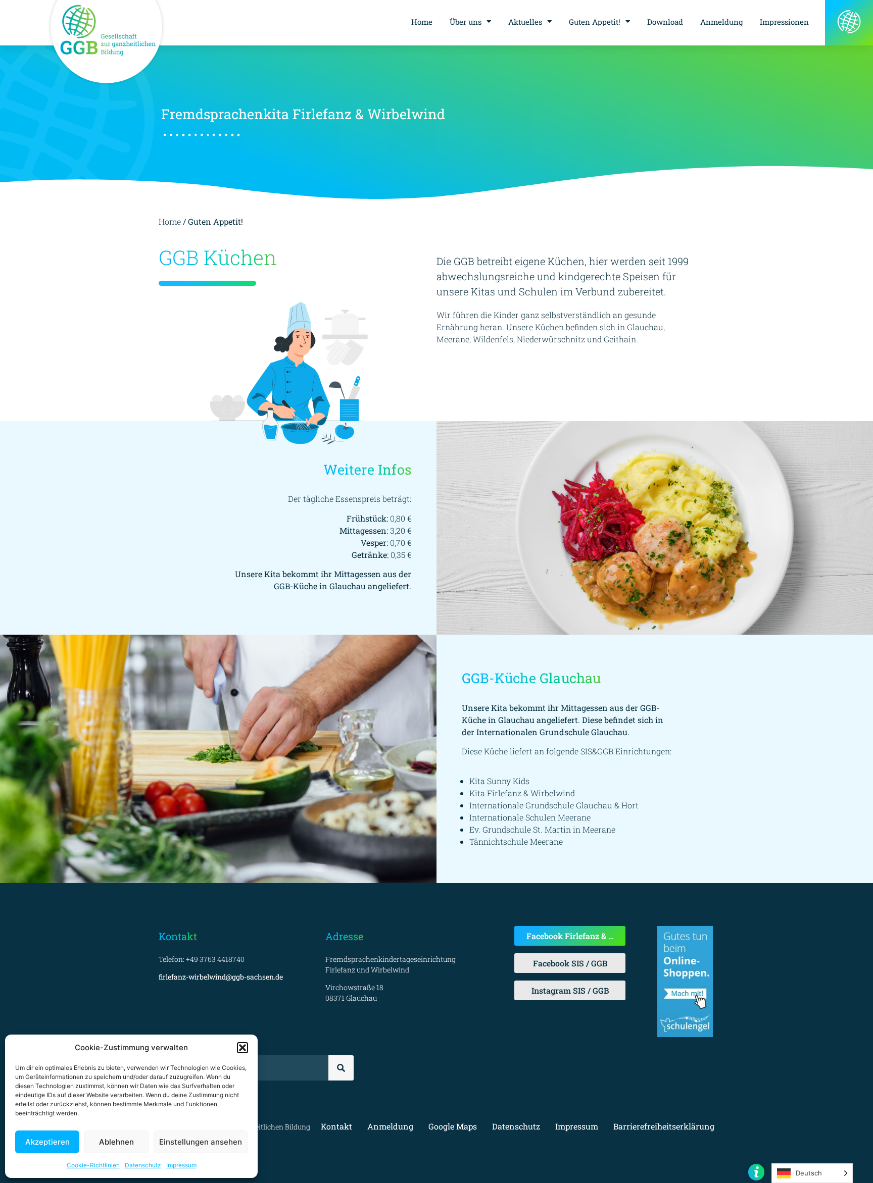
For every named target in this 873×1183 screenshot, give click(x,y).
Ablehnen (116, 1142)
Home (421, 22)
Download (665, 22)
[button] (242, 1048)
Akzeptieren (47, 1142)
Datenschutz (143, 1165)
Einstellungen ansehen (200, 1142)
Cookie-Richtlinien (93, 1165)
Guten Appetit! (594, 22)
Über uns (465, 22)
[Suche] (341, 1068)
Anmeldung (721, 22)
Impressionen (784, 22)
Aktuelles (525, 22)
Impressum (181, 1165)
